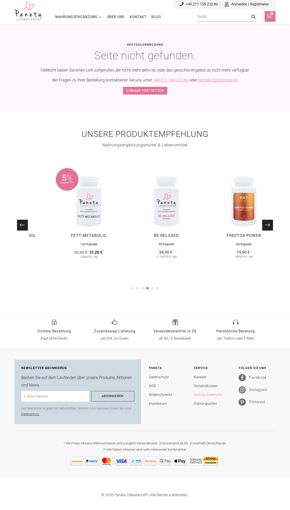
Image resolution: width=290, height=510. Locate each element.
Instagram (258, 390)
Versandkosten (206, 386)
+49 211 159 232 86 (170, 80)
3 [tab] (142, 288)
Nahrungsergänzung (76, 17)
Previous (25, 225)
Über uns (116, 17)
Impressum (158, 403)
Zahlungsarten (205, 403)
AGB (152, 386)
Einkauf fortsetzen (145, 90)
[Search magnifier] (253, 17)
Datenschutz (30, 414)
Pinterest (257, 402)
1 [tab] (132, 288)
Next (264, 225)
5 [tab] (152, 288)
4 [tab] (147, 288)
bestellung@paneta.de (218, 80)
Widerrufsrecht (160, 395)
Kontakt (138, 17)
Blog (156, 17)
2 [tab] (137, 288)
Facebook (258, 377)
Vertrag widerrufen (208, 395)
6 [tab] (157, 288)
